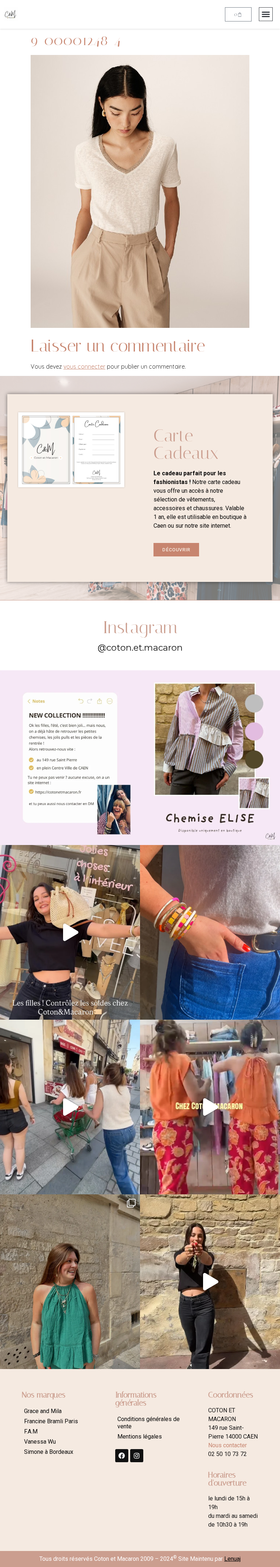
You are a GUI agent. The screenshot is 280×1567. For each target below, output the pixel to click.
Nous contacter (227, 1445)
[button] (266, 14)
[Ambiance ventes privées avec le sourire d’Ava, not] (210, 1281)
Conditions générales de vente (148, 1423)
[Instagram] (136, 1455)
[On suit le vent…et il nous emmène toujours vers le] (210, 1107)
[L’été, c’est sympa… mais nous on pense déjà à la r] (70, 757)
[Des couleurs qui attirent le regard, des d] (210, 932)
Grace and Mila (43, 1411)
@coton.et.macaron (140, 647)
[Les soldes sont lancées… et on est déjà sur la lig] (70, 1107)
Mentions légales (139, 1436)
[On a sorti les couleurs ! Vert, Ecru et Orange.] (70, 1281)
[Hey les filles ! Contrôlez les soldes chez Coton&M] (70, 932)
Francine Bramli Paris (51, 1421)
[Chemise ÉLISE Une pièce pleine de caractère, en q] (210, 757)
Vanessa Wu (40, 1441)
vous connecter (84, 366)
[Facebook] (121, 1455)
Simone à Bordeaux (48, 1451)
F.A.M (31, 1431)
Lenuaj (232, 1558)
